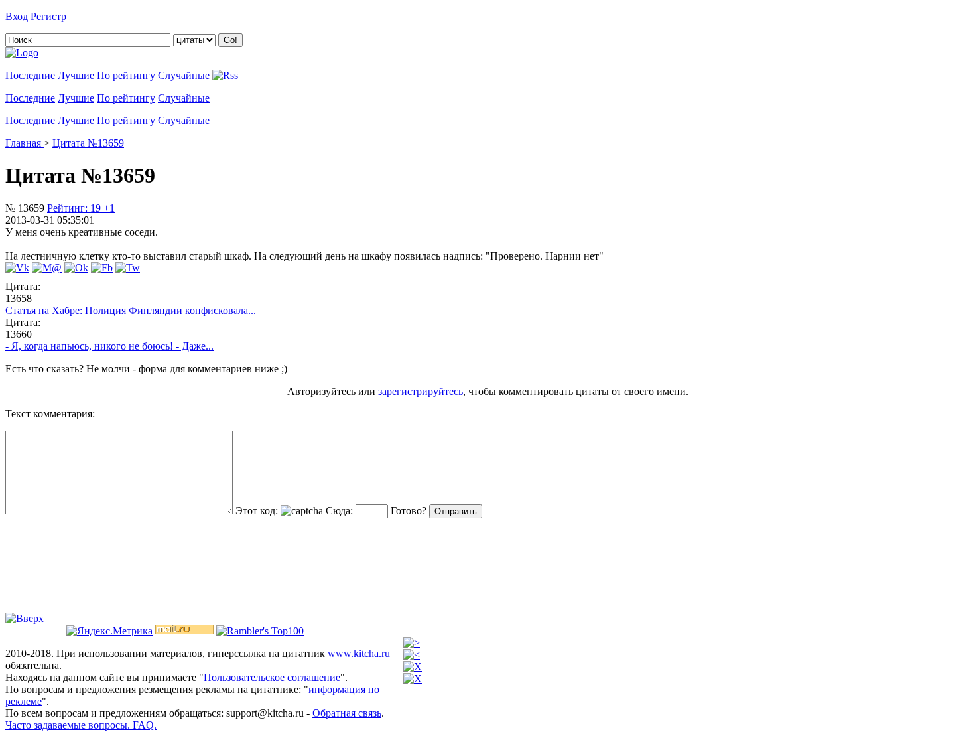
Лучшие (76, 75)
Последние (30, 75)
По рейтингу (126, 75)
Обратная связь (346, 713)
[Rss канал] (225, 75)
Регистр (48, 16)
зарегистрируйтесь (420, 391)
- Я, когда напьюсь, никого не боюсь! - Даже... (109, 346)
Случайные (184, 75)
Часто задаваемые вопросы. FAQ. (81, 725)
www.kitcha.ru (359, 653)
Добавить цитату (107, 16)
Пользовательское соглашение (272, 677)
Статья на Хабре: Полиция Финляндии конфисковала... (130, 310)
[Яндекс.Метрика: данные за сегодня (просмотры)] (109, 631)
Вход (16, 16)
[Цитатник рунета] (21, 52)
